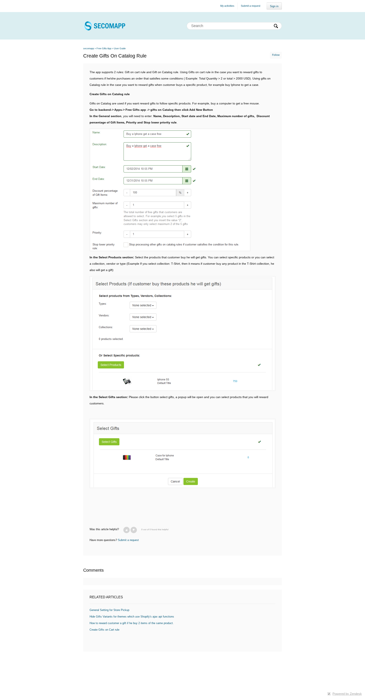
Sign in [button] (274, 6)
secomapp (88, 48)
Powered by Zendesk (347, 694)
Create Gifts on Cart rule (104, 629)
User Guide (120, 48)
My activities (227, 5)
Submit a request (250, 5)
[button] (126, 530)
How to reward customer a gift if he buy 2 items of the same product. (132, 623)
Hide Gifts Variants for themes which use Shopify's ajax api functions (132, 616)
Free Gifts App (104, 48)
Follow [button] (276, 54)
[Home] (104, 26)
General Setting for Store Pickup (109, 610)
